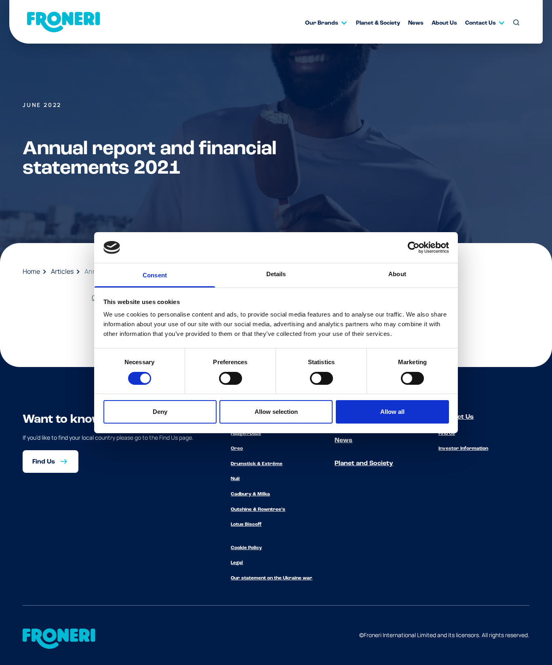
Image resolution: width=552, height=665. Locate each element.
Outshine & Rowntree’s (258, 509)
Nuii (235, 478)
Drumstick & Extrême (256, 464)
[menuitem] (322, 23)
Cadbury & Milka (250, 494)
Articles (62, 271)
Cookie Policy (246, 547)
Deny (160, 411)
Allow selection (276, 411)
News (343, 440)
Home (31, 271)
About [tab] (397, 274)
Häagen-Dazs (246, 433)
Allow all (392, 411)
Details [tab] (276, 274)
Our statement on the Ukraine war (271, 578)
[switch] (230, 378)
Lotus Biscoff (246, 524)
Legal (237, 562)
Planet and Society (364, 463)
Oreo (237, 448)
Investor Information (463, 448)
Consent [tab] (155, 275)
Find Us (446, 433)
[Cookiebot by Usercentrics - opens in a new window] (413, 247)
